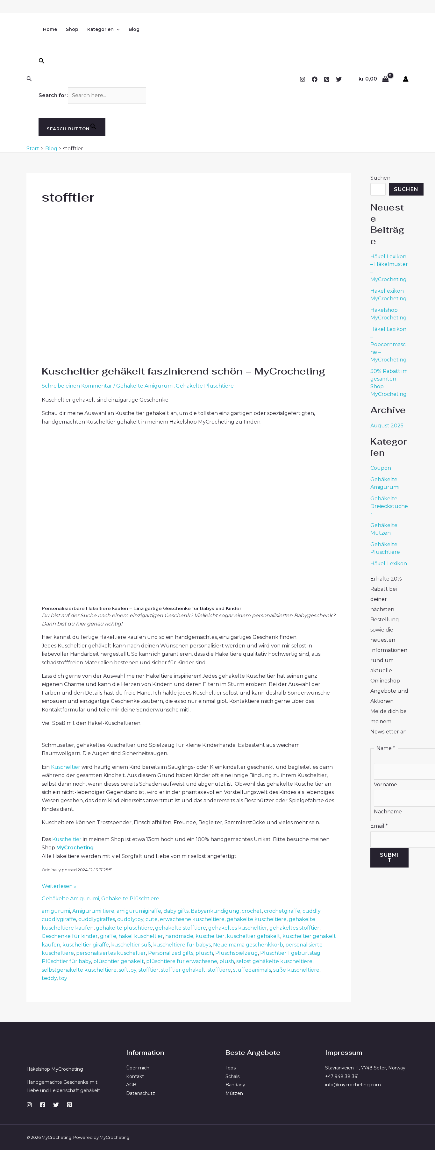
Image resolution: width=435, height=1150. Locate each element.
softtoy (127, 970)
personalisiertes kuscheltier (111, 953)
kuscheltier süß (131, 945)
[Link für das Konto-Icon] (406, 79)
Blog (134, 29)
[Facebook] (314, 79)
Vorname (385, 785)
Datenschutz (140, 1093)
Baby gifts (176, 911)
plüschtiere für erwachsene (181, 961)
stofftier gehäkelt (183, 970)
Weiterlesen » (59, 886)
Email (379, 826)
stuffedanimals (252, 970)
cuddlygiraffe (59, 919)
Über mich (137, 1068)
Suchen (380, 178)
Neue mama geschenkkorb (248, 945)
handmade (179, 936)
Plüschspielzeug (236, 953)
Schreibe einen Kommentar (77, 386)
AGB (131, 1085)
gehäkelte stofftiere (180, 928)
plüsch (204, 953)
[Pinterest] (327, 79)
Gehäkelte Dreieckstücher (389, 506)
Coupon (380, 468)
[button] (29, 79)
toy (63, 978)
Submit (389, 857)
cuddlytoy (130, 919)
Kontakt (135, 1076)
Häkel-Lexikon (388, 564)
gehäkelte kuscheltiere (257, 919)
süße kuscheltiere (296, 970)
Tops (230, 1068)
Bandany (235, 1085)
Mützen (234, 1093)
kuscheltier (210, 936)
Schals (232, 1076)
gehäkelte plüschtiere (124, 928)
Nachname (388, 812)
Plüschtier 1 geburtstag (290, 953)
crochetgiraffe (282, 911)
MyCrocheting (75, 848)
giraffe (108, 936)
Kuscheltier (65, 767)
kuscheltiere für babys (182, 945)
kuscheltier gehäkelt (253, 936)
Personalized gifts (170, 953)
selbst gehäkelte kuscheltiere (274, 961)
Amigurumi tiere (93, 911)
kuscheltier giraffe (85, 945)
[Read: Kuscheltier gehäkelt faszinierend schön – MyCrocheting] (121, 297)
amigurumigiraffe (139, 911)
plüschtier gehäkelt (118, 961)
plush (226, 961)
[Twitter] (339, 79)
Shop (72, 29)
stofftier (149, 970)
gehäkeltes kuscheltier (237, 928)
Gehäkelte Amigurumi (145, 386)
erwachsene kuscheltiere (192, 919)
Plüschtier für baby (66, 961)
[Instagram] (302, 79)
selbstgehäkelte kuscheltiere (79, 970)
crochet (252, 911)
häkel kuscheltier (140, 936)
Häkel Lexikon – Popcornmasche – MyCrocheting (388, 344)
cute (152, 919)
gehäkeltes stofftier (294, 928)
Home (50, 29)
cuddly (311, 911)
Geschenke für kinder (70, 936)
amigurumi (56, 911)
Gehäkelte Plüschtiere (205, 386)
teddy (49, 978)
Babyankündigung (215, 911)
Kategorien (100, 29)
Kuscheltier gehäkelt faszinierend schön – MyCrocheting (183, 371)
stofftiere (219, 970)
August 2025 (386, 426)
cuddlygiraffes (96, 919)
